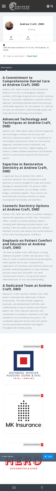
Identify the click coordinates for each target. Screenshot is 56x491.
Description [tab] (6, 67)
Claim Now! (32, 56)
